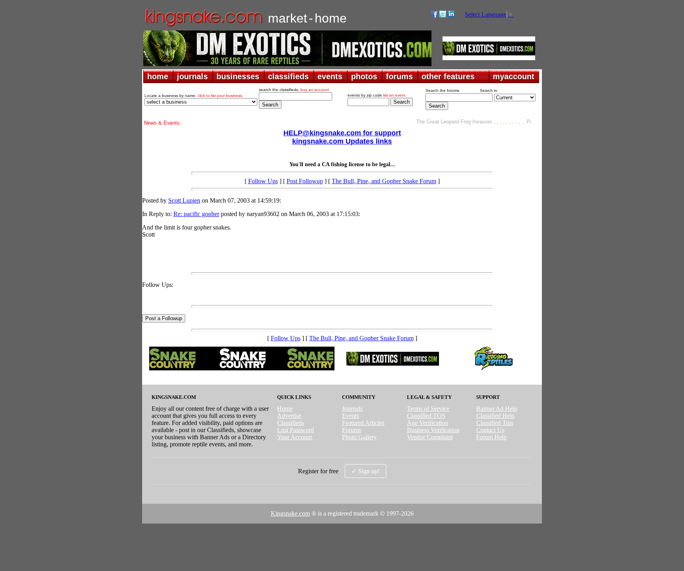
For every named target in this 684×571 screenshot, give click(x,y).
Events (350, 415)
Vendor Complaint (430, 437)
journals (192, 76)
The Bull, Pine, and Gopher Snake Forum (384, 181)
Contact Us (490, 430)
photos (364, 76)
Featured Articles (363, 422)
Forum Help (491, 437)
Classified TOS (426, 415)
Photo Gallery (359, 437)
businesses (238, 76)
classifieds (288, 76)
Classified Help (495, 415)
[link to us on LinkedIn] (451, 15)
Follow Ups (263, 181)
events (329, 76)
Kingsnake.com (290, 513)
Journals (352, 408)
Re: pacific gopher (196, 214)
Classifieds (290, 422)
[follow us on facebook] (434, 15)
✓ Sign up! (366, 471)
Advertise (289, 415)
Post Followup (305, 181)
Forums (351, 430)
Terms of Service (428, 408)
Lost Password (295, 430)
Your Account (294, 437)
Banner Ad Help (496, 408)
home (157, 76)
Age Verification (427, 422)
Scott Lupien (184, 200)
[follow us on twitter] (442, 15)
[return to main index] (203, 26)
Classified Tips (494, 422)
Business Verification (433, 430)
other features (448, 76)
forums (399, 76)
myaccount (513, 76)
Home (285, 408)
